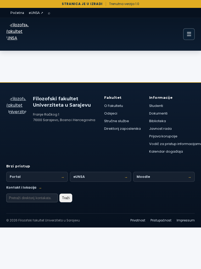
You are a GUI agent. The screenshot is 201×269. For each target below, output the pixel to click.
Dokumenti (158, 113)
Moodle (164, 176)
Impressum (186, 220)
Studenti (156, 105)
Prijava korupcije (163, 136)
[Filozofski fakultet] (17, 106)
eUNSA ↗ (36, 13)
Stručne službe (116, 120)
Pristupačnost (160, 220)
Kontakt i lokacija (24, 187)
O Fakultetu (113, 105)
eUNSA (100, 176)
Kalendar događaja (166, 151)
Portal (37, 176)
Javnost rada (160, 128)
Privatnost (137, 220)
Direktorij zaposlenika (122, 128)
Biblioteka (157, 120)
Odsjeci (110, 113)
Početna (17, 13)
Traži (66, 198)
